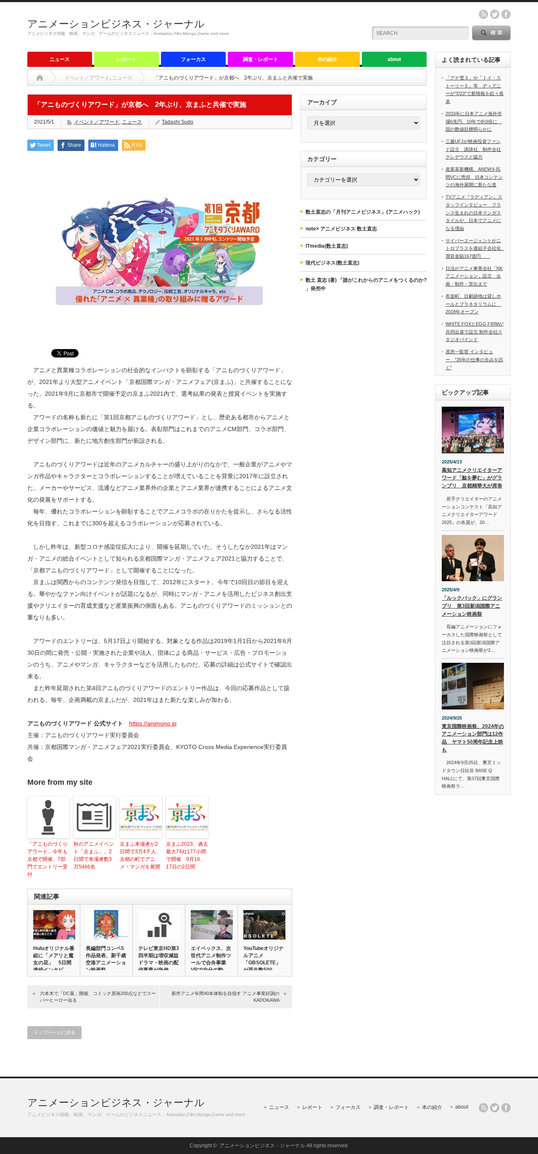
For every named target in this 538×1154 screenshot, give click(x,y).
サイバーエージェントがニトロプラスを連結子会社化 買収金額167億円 (476, 248)
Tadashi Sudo (177, 122)
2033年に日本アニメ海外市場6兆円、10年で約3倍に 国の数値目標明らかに (474, 121)
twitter (494, 14)
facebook (506, 14)
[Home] (39, 77)
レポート (126, 59)
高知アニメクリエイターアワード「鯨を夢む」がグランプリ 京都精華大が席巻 (472, 478)
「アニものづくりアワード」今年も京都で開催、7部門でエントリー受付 (47, 859)
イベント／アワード (87, 78)
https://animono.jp (153, 723)
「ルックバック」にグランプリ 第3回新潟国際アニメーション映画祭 (472, 606)
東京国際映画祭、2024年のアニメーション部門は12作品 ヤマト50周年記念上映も (473, 738)
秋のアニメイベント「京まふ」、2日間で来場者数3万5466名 (94, 855)
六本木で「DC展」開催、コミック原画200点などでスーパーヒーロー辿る (98, 996)
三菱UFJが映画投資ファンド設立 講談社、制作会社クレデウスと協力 (473, 149)
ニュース (60, 59)
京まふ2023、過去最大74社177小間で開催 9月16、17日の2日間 (187, 855)
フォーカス (193, 59)
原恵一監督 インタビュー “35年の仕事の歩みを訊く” (474, 359)
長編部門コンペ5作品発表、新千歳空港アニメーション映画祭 (106, 959)
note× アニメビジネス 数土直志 (341, 229)
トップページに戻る (54, 1032)
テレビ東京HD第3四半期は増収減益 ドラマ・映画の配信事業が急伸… (158, 959)
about (394, 59)
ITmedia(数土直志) (327, 246)
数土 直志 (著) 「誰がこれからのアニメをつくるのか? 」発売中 (366, 284)
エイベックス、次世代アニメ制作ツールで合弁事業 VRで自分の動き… (211, 962)
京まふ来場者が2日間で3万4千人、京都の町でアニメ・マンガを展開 (140, 855)
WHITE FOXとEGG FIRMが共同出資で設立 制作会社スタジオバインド (475, 331)
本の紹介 (327, 59)
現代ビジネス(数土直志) (332, 263)
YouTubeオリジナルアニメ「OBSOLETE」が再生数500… (263, 959)
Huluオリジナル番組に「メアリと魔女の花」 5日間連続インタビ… (53, 959)
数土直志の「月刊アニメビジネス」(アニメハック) (363, 212)
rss (483, 14)
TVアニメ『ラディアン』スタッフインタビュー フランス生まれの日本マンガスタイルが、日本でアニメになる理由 (474, 212)
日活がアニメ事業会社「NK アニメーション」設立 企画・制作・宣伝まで (474, 276)
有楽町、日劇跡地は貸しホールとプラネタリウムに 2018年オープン (473, 304)
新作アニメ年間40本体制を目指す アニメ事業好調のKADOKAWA (225, 996)
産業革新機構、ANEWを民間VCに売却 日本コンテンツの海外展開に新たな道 (474, 177)
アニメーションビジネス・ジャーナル (116, 23)
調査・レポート (260, 59)
